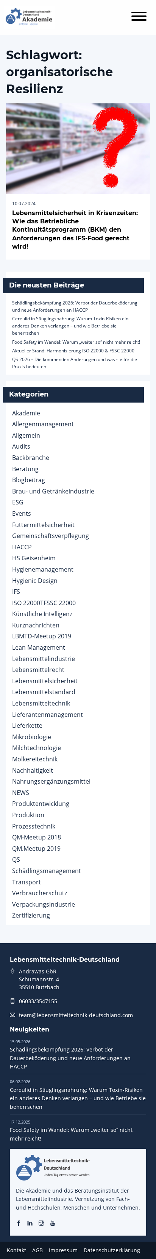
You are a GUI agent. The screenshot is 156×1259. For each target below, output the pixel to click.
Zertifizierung (31, 915)
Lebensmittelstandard (43, 692)
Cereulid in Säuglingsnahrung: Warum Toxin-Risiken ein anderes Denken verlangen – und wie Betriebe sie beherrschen (70, 325)
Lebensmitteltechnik (41, 703)
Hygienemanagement (42, 569)
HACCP (22, 547)
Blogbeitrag (28, 480)
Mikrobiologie (31, 737)
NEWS (20, 793)
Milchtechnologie (36, 748)
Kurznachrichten (35, 625)
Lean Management (38, 647)
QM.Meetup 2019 (36, 848)
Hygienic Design (35, 580)
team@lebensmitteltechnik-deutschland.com (76, 1015)
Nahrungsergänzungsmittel (51, 781)
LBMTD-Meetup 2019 (41, 636)
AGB (37, 1250)
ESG (17, 502)
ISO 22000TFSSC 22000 (44, 603)
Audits (21, 446)
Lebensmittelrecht (38, 670)
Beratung (25, 469)
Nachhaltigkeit (32, 770)
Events (21, 513)
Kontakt (16, 1250)
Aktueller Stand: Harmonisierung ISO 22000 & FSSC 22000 (73, 350)
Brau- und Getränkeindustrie (53, 491)
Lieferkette (27, 725)
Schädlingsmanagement (46, 871)
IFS (16, 591)
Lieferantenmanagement (47, 714)
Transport (26, 882)
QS (16, 859)
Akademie (26, 413)
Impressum (63, 1250)
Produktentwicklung (40, 803)
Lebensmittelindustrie (43, 659)
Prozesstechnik (33, 826)
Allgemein (26, 435)
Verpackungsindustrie (43, 904)
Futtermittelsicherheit (43, 525)
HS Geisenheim (34, 558)
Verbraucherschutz (39, 893)
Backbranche (30, 457)
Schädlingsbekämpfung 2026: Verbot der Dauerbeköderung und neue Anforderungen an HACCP (70, 1054)
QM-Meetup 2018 (36, 837)
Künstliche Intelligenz (42, 614)
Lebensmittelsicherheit (45, 681)
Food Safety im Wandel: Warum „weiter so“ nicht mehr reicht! (76, 342)
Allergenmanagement (43, 424)
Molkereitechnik (35, 759)
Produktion (28, 815)
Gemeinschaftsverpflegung (50, 536)
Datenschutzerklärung (112, 1250)
